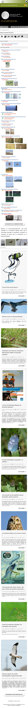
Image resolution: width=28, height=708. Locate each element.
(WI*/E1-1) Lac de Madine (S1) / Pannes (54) (9, 207)
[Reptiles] (12, 36)
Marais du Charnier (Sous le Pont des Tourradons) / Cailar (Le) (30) (13, 116)
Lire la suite (21, 296)
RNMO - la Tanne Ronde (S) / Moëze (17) (8, 59)
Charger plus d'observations (14, 224)
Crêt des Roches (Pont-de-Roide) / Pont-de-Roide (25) (11, 91)
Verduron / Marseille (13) (5, 56)
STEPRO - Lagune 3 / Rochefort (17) (7, 72)
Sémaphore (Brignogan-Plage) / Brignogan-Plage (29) (11, 103)
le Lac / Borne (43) (4, 174)
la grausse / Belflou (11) (5, 53)
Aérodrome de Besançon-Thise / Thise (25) (9, 78)
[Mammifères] (5, 36)
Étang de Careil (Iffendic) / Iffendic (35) (8, 127)
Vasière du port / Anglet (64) (6, 213)
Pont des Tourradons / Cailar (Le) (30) (8, 120)
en (26, 5)
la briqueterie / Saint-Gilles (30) (6, 112)
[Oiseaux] (2, 36)
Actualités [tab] (3, 247)
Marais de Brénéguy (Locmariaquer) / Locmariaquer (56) (11, 210)
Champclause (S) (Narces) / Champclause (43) (9, 159)
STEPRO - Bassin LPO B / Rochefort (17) (8, 75)
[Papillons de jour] (22, 36)
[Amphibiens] (15, 36)
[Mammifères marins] (8, 36)
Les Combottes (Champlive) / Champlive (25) (9, 100)
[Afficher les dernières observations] (7, 32)
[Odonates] (18, 36)
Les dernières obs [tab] (4, 30)
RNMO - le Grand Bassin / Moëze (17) (8, 69)
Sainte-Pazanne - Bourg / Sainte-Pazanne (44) (9, 43)
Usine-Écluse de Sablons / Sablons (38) (8, 156)
